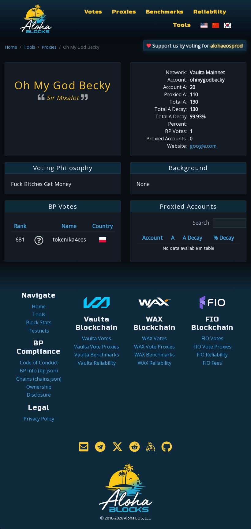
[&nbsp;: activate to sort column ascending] (38, 225)
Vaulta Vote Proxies (96, 346)
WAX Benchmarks (154, 354)
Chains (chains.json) (39, 378)
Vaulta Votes (96, 338)
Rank (20, 226)
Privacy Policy (39, 418)
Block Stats (38, 322)
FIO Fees (212, 363)
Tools (182, 25)
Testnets (38, 330)
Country (102, 226)
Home (11, 47)
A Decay (192, 237)
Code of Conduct (39, 362)
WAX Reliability (154, 363)
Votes (93, 12)
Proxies (124, 12)
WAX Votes (154, 338)
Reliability (209, 12)
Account (152, 237)
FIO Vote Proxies (212, 346)
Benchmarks (165, 12)
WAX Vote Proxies (154, 346)
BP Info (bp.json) (39, 370)
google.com (203, 146)
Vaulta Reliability (97, 363)
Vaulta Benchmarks (96, 354)
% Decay (224, 237)
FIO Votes (212, 338)
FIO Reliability (212, 354)
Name (69, 226)
